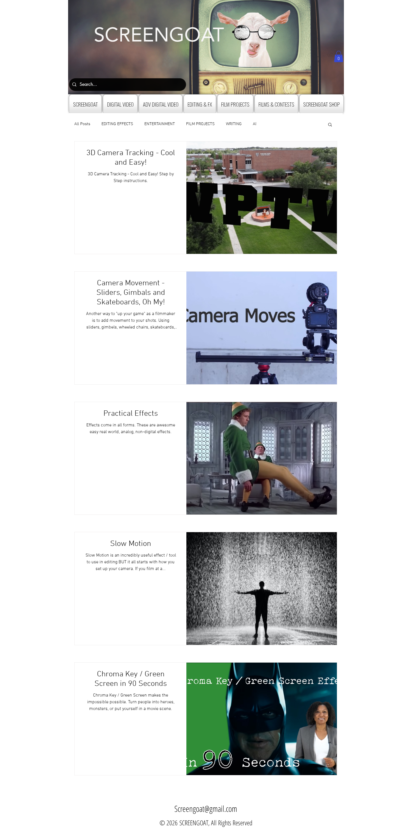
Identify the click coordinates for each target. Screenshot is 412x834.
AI (254, 124)
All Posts (82, 124)
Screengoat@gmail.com (205, 808)
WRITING (234, 124)
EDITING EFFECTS (117, 124)
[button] (338, 56)
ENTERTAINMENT (159, 124)
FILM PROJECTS (200, 124)
